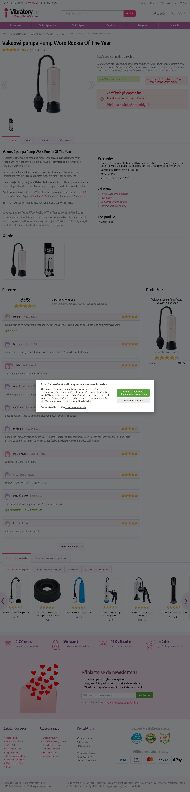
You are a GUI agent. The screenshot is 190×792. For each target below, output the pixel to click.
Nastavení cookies (133, 400)
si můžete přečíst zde (75, 407)
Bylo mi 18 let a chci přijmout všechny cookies (133, 392)
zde (42, 401)
